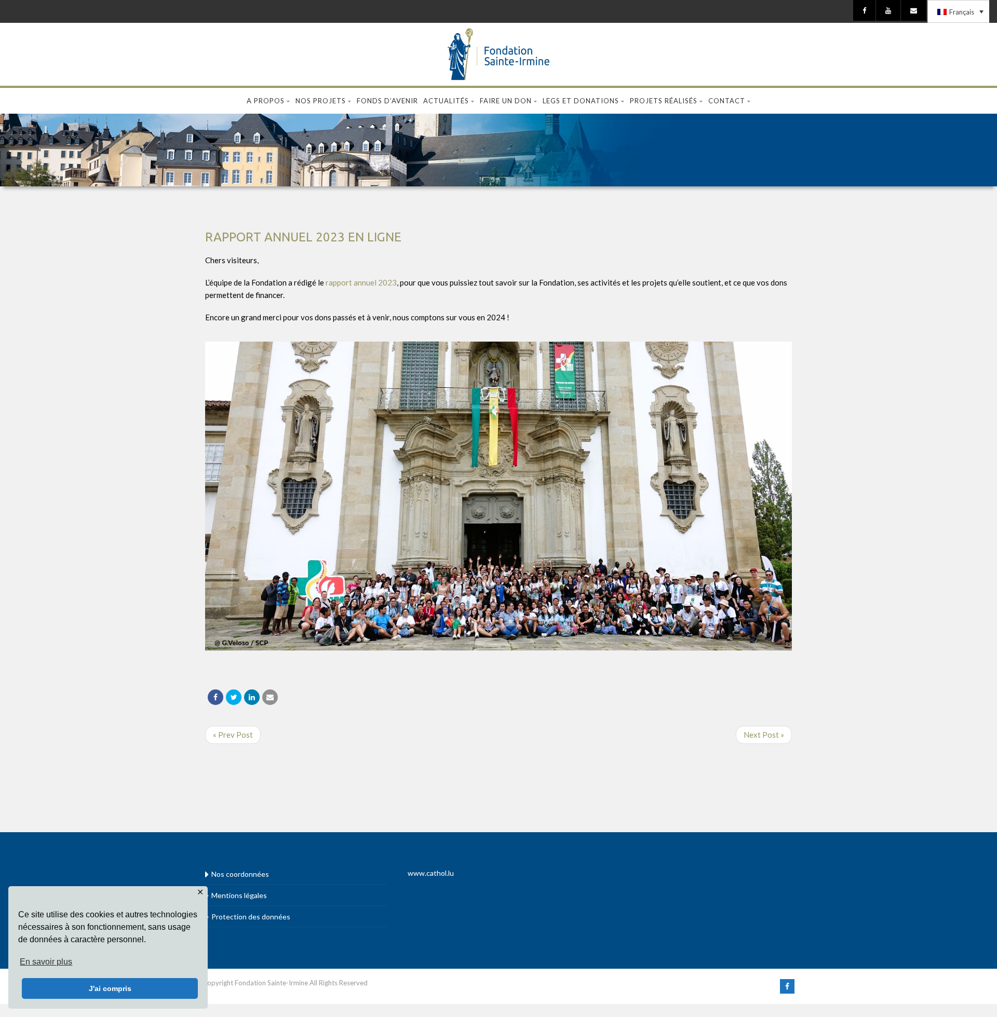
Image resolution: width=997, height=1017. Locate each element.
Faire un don (506, 101)
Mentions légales (239, 895)
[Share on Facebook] (215, 697)
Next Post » (764, 734)
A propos (266, 101)
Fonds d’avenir (387, 101)
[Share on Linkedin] (252, 697)
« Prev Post (233, 734)
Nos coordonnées (240, 874)
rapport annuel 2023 (361, 282)
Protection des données (250, 916)
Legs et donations (581, 101)
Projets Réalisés (663, 101)
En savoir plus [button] (46, 961)
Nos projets (320, 101)
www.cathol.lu (431, 873)
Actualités (446, 101)
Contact (726, 101)
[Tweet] (233, 697)
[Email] (270, 697)
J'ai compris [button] (110, 988)
